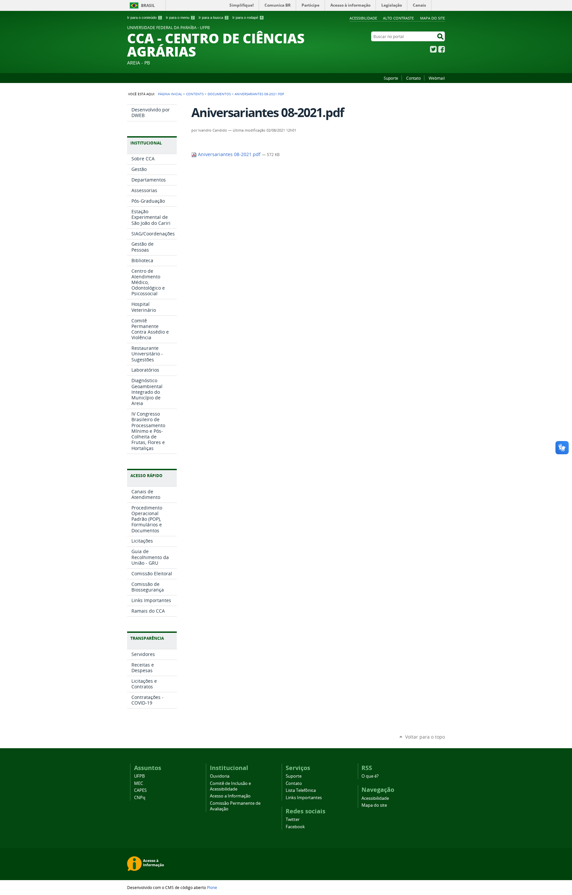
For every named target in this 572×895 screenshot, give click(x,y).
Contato (413, 78)
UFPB (139, 776)
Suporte (391, 78)
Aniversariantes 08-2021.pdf (229, 154)
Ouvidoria (219, 776)
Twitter (433, 49)
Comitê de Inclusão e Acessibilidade (230, 786)
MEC (138, 783)
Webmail (437, 78)
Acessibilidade (363, 18)
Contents (195, 94)
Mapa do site (432, 18)
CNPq (139, 797)
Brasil (148, 5)
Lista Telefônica (301, 790)
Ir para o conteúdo (144, 18)
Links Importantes (304, 797)
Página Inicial (170, 94)
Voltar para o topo (425, 737)
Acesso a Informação (230, 796)
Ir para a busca (213, 18)
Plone (212, 887)
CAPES (140, 790)
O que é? (370, 776)
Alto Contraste (398, 18)
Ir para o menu (180, 18)
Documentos (219, 94)
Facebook (441, 49)
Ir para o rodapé (247, 18)
